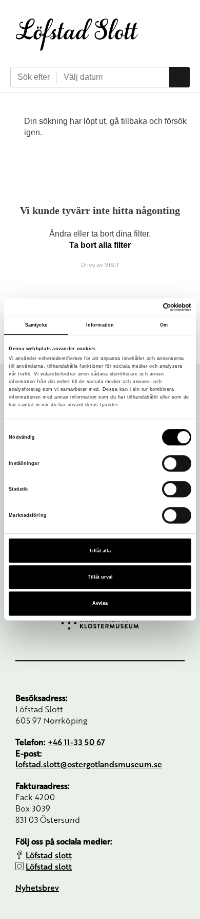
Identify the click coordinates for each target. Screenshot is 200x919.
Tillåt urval (100, 577)
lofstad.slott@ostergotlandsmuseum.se (88, 764)
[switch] (176, 463)
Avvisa (100, 603)
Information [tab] (100, 325)
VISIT (112, 264)
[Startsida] (76, 34)
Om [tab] (164, 325)
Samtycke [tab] (36, 325)
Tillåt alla (100, 550)
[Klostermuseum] (100, 623)
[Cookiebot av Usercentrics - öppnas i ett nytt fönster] (146, 307)
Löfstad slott (49, 855)
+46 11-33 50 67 (76, 741)
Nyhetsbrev (37, 887)
